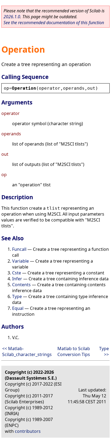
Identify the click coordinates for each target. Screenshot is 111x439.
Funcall (19, 249)
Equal (17, 308)
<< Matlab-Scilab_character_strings (27, 351)
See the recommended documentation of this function (54, 23)
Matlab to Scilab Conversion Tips (73, 351)
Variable (20, 261)
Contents (21, 285)
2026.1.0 (12, 17)
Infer (17, 279)
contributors (28, 431)
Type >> (104, 351)
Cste (16, 273)
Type (17, 296)
